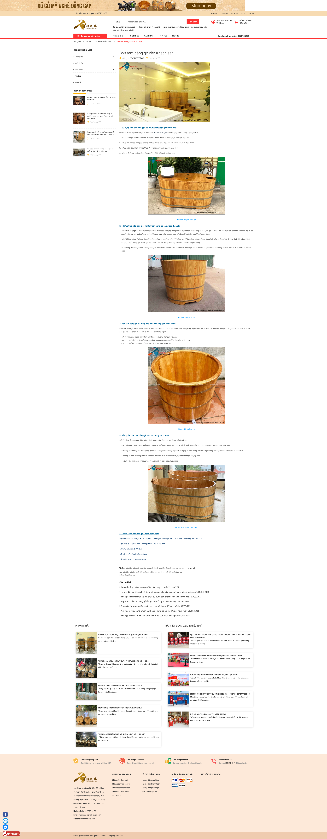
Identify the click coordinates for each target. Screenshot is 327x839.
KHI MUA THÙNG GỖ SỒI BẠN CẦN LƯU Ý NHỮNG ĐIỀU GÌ (120, 686)
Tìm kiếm (193, 22)
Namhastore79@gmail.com (90, 815)
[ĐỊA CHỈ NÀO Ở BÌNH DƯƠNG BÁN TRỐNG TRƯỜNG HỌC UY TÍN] (178, 679)
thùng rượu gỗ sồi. (126, 30)
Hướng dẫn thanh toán (151, 784)
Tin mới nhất (81, 625)
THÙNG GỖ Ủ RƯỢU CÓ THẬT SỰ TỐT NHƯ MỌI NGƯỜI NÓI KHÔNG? (123, 661)
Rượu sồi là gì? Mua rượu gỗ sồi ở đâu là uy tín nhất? (150, 587)
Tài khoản (220, 23)
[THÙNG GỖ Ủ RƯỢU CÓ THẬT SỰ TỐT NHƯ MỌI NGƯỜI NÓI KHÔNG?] (86, 668)
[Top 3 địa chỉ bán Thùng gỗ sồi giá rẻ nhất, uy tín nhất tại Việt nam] (79, 152)
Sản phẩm (234, 13)
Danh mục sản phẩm (90, 36)
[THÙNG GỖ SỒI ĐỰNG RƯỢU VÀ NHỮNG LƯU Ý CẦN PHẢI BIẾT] (86, 739)
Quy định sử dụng (119, 795)
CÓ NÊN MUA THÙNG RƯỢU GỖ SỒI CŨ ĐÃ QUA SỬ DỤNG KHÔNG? (123, 635)
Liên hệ (251, 13)
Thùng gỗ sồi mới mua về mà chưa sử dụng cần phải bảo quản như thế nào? (161, 597)
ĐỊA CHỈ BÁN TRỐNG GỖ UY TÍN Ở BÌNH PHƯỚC (208, 714)
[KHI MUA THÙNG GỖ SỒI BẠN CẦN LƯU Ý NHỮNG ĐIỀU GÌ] (86, 691)
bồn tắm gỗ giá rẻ (130, 572)
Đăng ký (229, 20)
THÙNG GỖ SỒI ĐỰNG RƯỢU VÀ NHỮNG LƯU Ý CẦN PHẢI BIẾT (121, 734)
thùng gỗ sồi (133, 27)
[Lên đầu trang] (322, 827)
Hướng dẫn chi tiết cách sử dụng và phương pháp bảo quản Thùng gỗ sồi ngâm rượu (100, 116)
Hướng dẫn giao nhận (150, 788)
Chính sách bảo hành (120, 792)
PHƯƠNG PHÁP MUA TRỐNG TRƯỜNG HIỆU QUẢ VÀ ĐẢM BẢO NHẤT (216, 656)
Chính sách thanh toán (121, 788)
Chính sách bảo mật (120, 780)
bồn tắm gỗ (166, 568)
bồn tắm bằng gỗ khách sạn (151, 568)
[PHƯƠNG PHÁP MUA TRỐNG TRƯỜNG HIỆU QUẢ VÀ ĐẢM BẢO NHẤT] (178, 660)
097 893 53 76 (230, 763)
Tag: (123, 568)
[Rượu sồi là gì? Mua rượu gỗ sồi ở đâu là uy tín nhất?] (79, 100)
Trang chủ (214, 13)
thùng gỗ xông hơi (146, 27)
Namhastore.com (88, 819)
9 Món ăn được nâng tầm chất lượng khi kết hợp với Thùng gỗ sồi (156, 606)
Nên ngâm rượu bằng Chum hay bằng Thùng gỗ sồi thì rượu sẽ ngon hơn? (160, 611)
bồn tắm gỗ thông (158, 572)
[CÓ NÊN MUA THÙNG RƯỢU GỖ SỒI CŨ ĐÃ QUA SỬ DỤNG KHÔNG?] (86, 642)
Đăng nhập (220, 20)
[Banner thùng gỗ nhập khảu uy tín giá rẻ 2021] (122, 5)
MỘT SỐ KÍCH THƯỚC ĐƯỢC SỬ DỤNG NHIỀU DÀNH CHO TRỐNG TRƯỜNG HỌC (220, 694)
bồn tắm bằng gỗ (132, 568)
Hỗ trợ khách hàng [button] (151, 774)
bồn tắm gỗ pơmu (144, 572)
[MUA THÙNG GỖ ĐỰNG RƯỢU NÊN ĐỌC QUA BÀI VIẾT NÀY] (86, 716)
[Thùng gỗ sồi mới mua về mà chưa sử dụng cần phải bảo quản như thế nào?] (79, 137)
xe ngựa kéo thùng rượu (193, 27)
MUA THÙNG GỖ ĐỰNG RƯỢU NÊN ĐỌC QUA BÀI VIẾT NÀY (120, 708)
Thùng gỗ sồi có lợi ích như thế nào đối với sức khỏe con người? (155, 615)
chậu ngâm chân (176, 27)
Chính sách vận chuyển (121, 784)
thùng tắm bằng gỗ (127, 575)
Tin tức (243, 13)
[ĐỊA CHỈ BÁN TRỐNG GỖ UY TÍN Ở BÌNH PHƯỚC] (178, 719)
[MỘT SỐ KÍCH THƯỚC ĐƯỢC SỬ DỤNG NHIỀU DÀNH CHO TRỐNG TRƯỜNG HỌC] (178, 699)
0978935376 (101, 13)
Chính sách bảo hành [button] (122, 774)
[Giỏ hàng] (236, 21)
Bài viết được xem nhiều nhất (184, 625)
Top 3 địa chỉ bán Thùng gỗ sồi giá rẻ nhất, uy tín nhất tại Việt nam (156, 601)
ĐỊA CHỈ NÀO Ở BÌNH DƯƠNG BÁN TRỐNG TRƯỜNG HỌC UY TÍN (214, 675)
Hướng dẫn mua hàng (150, 780)
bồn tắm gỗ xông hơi (174, 572)
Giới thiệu (224, 13)
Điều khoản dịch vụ (149, 792)
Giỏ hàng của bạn (246, 20)
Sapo (120, 836)
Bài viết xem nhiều (82, 90)
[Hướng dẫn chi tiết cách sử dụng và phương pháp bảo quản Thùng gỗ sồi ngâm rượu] (79, 118)
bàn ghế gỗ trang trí (161, 27)
